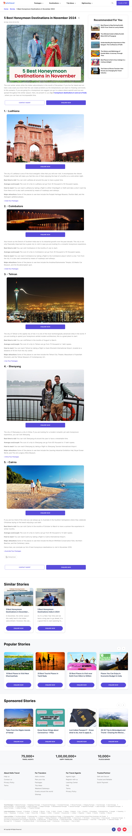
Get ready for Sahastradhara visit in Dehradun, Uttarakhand (20, 819)
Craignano (40, 818)
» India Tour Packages (11, 201)
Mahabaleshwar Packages (59, 806)
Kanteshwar (56, 821)
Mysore (43, 811)
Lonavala (21, 813)
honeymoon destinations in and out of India (70, 93)
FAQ (67, 785)
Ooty (48, 811)
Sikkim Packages (32, 806)
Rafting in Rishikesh (51, 818)
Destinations (54, 3)
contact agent (24, 102)
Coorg (5, 813)
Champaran (17, 821)
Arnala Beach (65, 821)
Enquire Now (18, 628)
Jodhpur (74, 813)
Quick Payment (102, 782)
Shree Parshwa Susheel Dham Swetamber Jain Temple (91, 816)
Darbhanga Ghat (32, 816)
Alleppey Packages (89, 804)
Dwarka (96, 813)
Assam (60, 811)
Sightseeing (86, 3)
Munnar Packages (76, 804)
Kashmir (85, 811)
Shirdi (54, 811)
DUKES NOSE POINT (66, 819)
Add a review (40, 776)
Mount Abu (35, 813)
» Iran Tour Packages (11, 361)
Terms (6, 785)
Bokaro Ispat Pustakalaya (81, 819)
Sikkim (50, 813)
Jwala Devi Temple (113, 819)
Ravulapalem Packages (114, 806)
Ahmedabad (93, 811)
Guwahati (57, 813)
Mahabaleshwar (103, 811)
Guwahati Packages (63, 804)
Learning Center (72, 782)
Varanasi (19, 811)
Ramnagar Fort (8, 821)
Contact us (8, 779)
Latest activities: (8, 816)
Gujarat (89, 813)
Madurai (73, 811)
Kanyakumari (65, 813)
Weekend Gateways (42, 788)
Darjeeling (120, 811)
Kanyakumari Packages (49, 804)
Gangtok (113, 811)
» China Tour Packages (11, 457)
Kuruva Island (96, 818)
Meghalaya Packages (34, 804)
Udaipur (66, 811)
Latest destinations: (9, 811)
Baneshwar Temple (118, 818)
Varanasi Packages (74, 806)
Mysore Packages (9, 806)
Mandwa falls (42, 819)
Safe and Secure (103, 776)
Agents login (70, 776)
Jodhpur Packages (21, 808)
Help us (6, 776)
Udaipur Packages (45, 806)
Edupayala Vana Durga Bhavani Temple (50, 816)
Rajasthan (81, 813)
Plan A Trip (122, 3)
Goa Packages (101, 804)
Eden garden (102, 819)
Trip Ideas (70, 3)
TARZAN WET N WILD (65, 818)
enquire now (66, 102)
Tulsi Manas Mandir (20, 816)
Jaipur (28, 813)
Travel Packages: (9, 804)
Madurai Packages (20, 804)
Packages (37, 3)
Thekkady (35, 811)
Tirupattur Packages (34, 808)
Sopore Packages (9, 808)
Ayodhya (102, 813)
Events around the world (44, 791)
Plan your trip (40, 779)
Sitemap (38, 794)
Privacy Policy (9, 782)
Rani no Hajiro (76, 821)
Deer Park (93, 819)
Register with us (72, 779)
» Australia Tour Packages (12, 551)
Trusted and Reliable (104, 779)
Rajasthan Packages (88, 806)
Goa (79, 811)
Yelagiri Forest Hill (53, 819)
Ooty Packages (112, 804)
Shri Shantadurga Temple (44, 821)
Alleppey (43, 813)
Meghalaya (13, 813)
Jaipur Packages (100, 806)
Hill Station (87, 818)
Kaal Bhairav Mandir (28, 821)
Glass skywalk (106, 818)
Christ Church (77, 818)
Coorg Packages (20, 806)
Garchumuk (32, 818)
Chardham (27, 811)
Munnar (110, 813)
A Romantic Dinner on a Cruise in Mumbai (15, 818)
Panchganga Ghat (69, 816)
